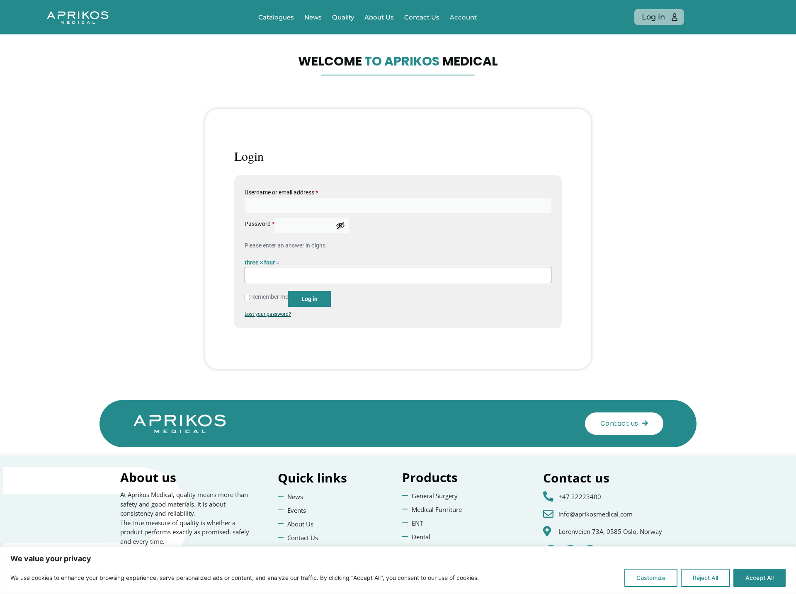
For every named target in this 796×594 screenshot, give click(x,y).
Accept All (759, 577)
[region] (398, 570)
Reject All (705, 577)
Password (259, 224)
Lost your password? (268, 314)
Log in (309, 299)
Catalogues (276, 17)
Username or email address (281, 192)
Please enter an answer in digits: (286, 245)
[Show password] (340, 225)
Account (463, 17)
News (313, 17)
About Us (379, 17)
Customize (650, 577)
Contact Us (421, 17)
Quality (343, 17)
